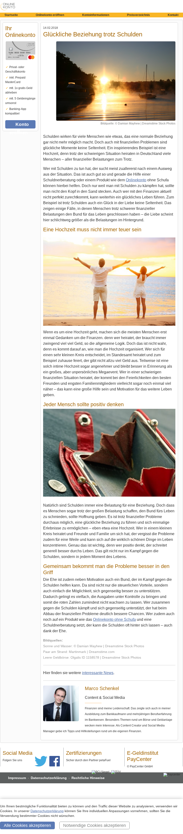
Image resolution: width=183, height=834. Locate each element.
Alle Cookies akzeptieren (27, 825)
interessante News (97, 673)
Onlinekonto (136, 180)
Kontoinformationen (95, 15)
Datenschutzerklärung (49, 778)
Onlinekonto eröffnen (50, 15)
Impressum (17, 778)
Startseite (11, 15)
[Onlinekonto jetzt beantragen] (115, 81)
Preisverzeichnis (138, 15)
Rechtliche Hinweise (88, 778)
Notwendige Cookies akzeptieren (94, 825)
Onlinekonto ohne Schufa (114, 619)
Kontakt (173, 15)
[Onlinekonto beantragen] (20, 63)
